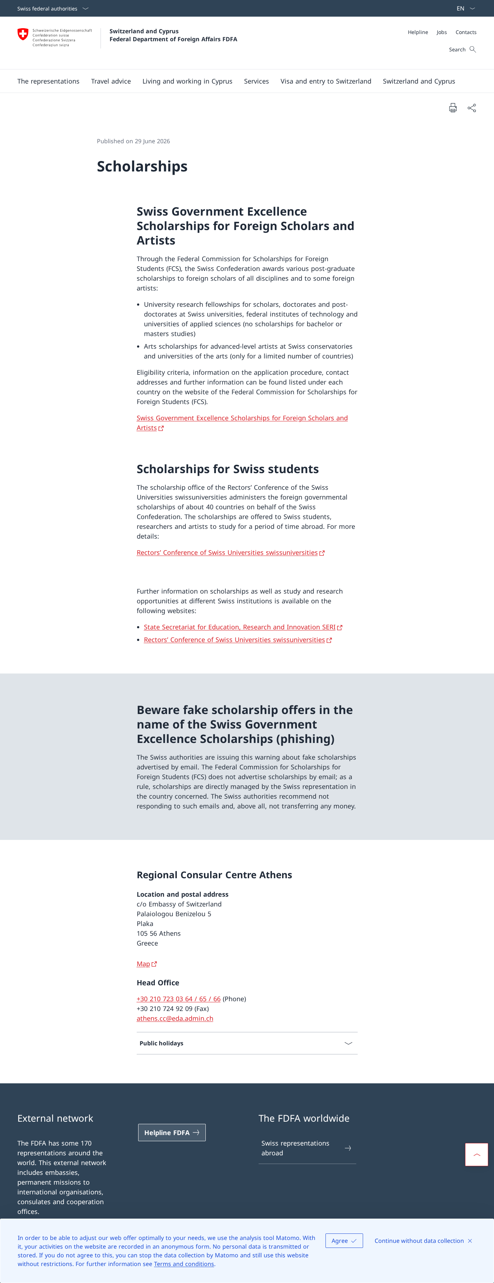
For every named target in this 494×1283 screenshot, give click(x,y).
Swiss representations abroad (295, 1148)
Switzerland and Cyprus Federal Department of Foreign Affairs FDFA (173, 35)
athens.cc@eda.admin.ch (175, 1018)
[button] (48, 81)
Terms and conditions (184, 1264)
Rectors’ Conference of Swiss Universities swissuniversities (227, 552)
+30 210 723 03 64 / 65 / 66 (179, 998)
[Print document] (452, 107)
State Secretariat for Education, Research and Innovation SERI (240, 627)
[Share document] (471, 107)
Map (143, 963)
